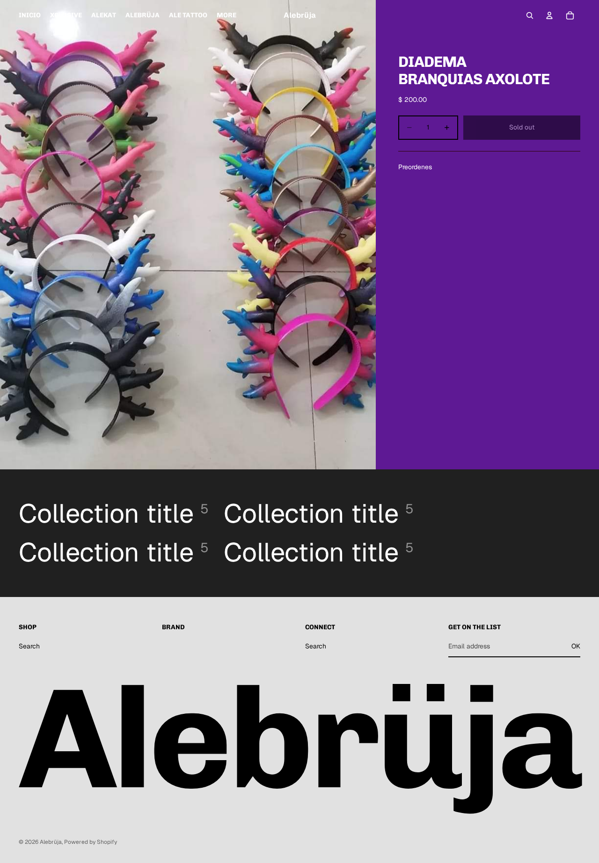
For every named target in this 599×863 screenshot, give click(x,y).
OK (575, 646)
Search (29, 646)
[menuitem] (226, 15)
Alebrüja (51, 842)
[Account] (549, 15)
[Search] (529, 15)
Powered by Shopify (90, 842)
